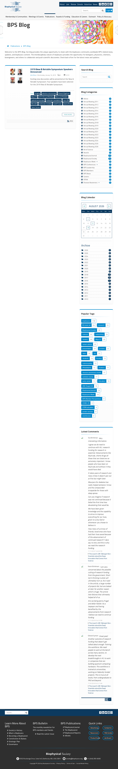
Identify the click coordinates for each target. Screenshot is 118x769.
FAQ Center (108, 733)
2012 (86, 293)
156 (110, 156)
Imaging (37, 93)
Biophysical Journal (72, 727)
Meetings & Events (36, 16)
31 (110, 108)
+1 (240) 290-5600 (93, 758)
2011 (86, 296)
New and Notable (62, 97)
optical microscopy (37, 100)
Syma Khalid (68, 103)
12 (110, 168)
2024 (86, 256)
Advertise (88, 4)
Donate (80, 4)
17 (110, 150)
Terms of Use (71, 763)
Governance (13, 744)
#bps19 (34, 97)
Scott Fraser (57, 103)
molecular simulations (53, 100)
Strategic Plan (14, 741)
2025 (86, 253)
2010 (86, 299)
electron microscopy (49, 93)
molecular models (45, 103)
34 (110, 105)
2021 (86, 265)
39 (110, 123)
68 (110, 162)
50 (110, 182)
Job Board (107, 738)
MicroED (34, 103)
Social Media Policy (82, 763)
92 (110, 176)
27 (110, 138)
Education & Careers (79, 16)
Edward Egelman (64, 93)
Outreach (92, 16)
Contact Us (108, 728)
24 (110, 171)
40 (110, 102)
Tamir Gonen (35, 107)
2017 (86, 277)
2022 (86, 262)
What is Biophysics (16, 733)
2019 (86, 271)
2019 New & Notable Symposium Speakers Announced (17, 76)
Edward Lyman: (93, 636)
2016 (86, 281)
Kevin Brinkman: (93, 566)
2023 (86, 259)
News (95, 4)
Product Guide (94, 738)
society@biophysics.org (74, 758)
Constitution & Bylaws (17, 738)
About (62, 4)
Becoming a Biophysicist (18, 735)
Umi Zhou (33, 75)
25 (110, 126)
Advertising (94, 728)
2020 (86, 268)
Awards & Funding (63, 16)
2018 (86, 274)
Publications (50, 16)
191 (110, 159)
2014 (86, 287)
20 (110, 99)
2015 (86, 283)
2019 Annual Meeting (46, 97)
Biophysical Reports (73, 732)
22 (110, 179)
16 (110, 153)
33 (110, 114)
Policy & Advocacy (104, 16)
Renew (73, 4)
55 (110, 174)
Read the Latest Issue (45, 733)
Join (67, 4)
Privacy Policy (60, 763)
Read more (68, 114)
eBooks (68, 735)
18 (88, 227)
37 (110, 117)
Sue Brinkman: (93, 438)
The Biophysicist (71, 730)
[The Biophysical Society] (13, 6)
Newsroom (94, 733)
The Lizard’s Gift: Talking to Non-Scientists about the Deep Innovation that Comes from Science (99, 557)
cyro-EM (66, 100)
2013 (86, 290)
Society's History (15, 730)
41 (110, 120)
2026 (86, 250)
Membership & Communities (16, 16)
